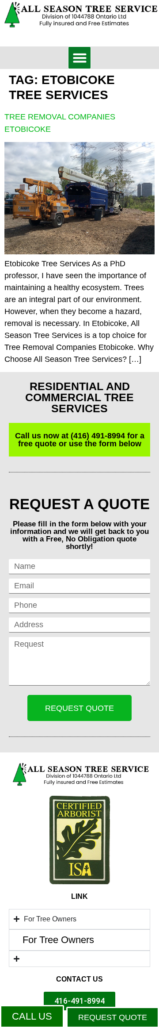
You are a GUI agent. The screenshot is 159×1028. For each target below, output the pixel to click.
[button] (79, 57)
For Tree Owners (58, 939)
